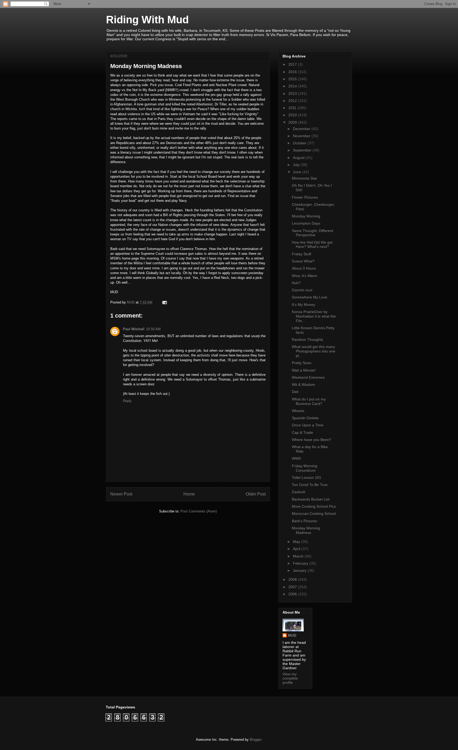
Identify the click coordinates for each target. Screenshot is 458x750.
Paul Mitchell (133, 329)
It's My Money (303, 304)
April (297, 549)
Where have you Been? (311, 440)
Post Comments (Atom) (198, 511)
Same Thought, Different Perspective (312, 233)
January (300, 570)
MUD (292, 635)
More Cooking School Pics (314, 506)
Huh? (296, 283)
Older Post (256, 494)
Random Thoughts (307, 339)
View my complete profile (290, 678)
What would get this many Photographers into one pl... (313, 351)
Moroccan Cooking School (314, 513)
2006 (293, 594)
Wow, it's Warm (304, 276)
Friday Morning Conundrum (304, 468)
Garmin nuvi (302, 290)
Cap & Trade (302, 432)
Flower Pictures (305, 197)
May (297, 541)
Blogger (255, 740)
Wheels (298, 411)
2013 (293, 93)
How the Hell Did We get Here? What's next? (312, 244)
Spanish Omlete (305, 418)
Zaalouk (298, 492)
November (302, 136)
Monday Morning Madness (306, 530)
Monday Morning (306, 216)
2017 (293, 64)
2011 (292, 108)
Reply (127, 401)
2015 (293, 79)
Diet (295, 392)
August (299, 157)
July (297, 165)
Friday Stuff (301, 254)
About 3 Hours (304, 268)
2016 (293, 72)
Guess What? (303, 261)
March (299, 556)
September (302, 150)
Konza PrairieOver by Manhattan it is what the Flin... (314, 316)
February (301, 563)
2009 (293, 122)
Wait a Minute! (304, 370)
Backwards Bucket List (310, 499)
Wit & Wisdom (303, 384)
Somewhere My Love (309, 297)
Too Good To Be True (310, 485)
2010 (293, 115)
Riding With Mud (147, 19)
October (300, 143)
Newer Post (121, 494)
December (302, 129)
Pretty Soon (301, 363)
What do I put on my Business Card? (309, 401)
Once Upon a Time (307, 425)
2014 (293, 86)
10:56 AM (153, 329)
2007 (293, 587)
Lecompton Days (306, 223)
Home (189, 494)
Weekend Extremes (308, 377)
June (297, 172)
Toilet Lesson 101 (306, 477)
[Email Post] (164, 302)
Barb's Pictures (304, 521)
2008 (293, 579)
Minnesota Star (304, 178)
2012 (293, 101)
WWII (296, 458)
